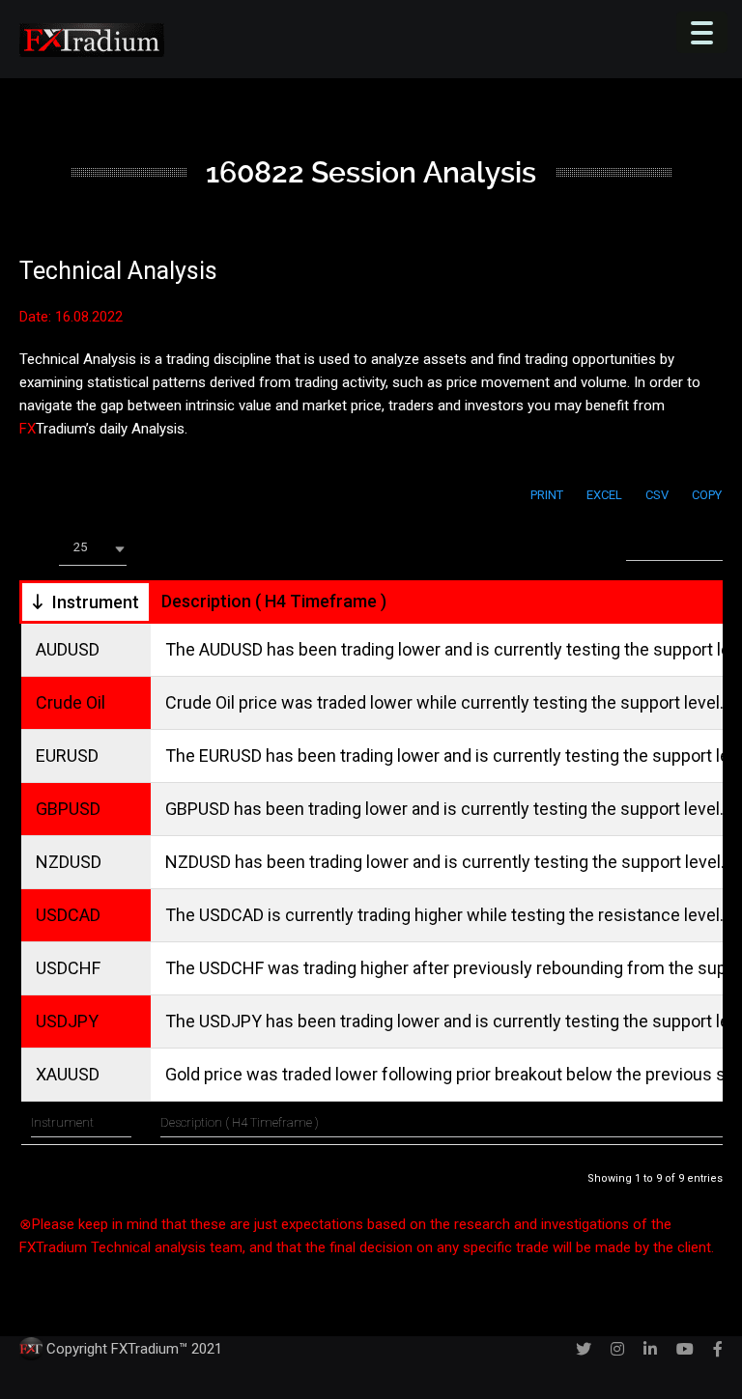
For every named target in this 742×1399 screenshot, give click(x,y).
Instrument (95, 602)
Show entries (95, 547)
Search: (604, 545)
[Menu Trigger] (702, 32)
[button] (93, 549)
